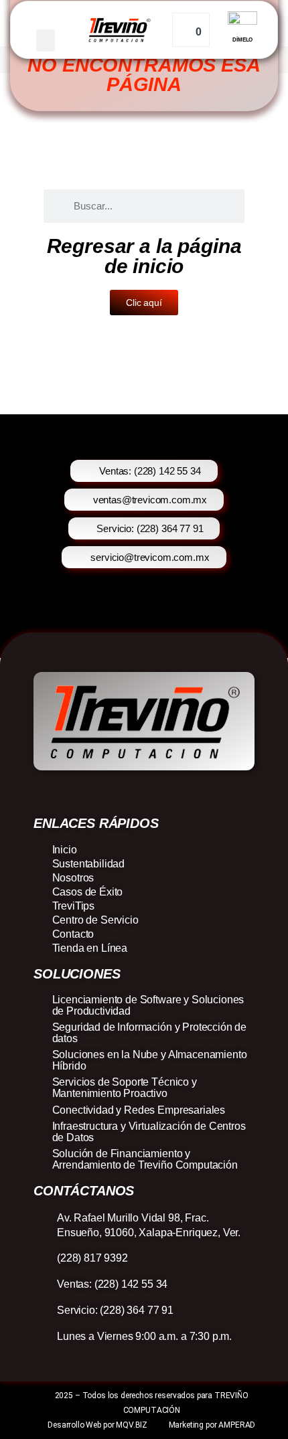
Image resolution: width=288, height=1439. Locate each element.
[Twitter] (182, 793)
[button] (45, 40)
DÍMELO (242, 40)
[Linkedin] (156, 793)
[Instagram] (131, 793)
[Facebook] (105, 793)
